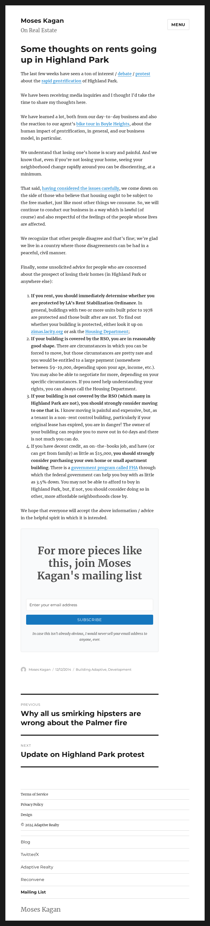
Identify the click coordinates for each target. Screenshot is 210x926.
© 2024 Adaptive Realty (40, 825)
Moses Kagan (42, 20)
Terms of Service (34, 794)
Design (26, 815)
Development (119, 669)
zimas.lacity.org (47, 331)
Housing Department (106, 331)
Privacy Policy (32, 804)
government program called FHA (104, 467)
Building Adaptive (91, 669)
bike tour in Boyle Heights (102, 123)
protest (142, 73)
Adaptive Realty (37, 867)
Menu (178, 24)
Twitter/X (30, 854)
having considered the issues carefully (80, 188)
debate (125, 73)
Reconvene (32, 879)
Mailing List (33, 892)
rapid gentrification (61, 80)
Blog (25, 842)
